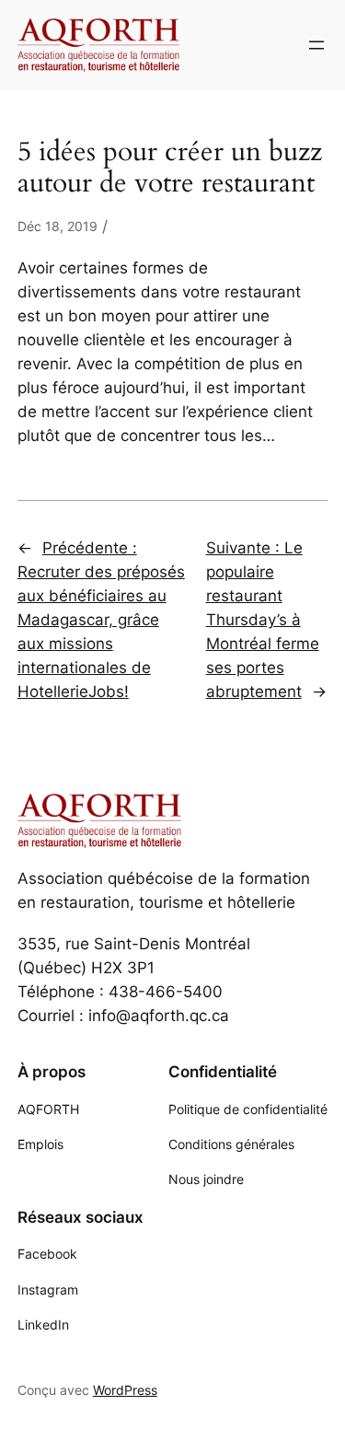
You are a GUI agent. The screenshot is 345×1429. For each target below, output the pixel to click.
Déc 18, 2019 (57, 226)
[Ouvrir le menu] (316, 45)
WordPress (125, 1390)
